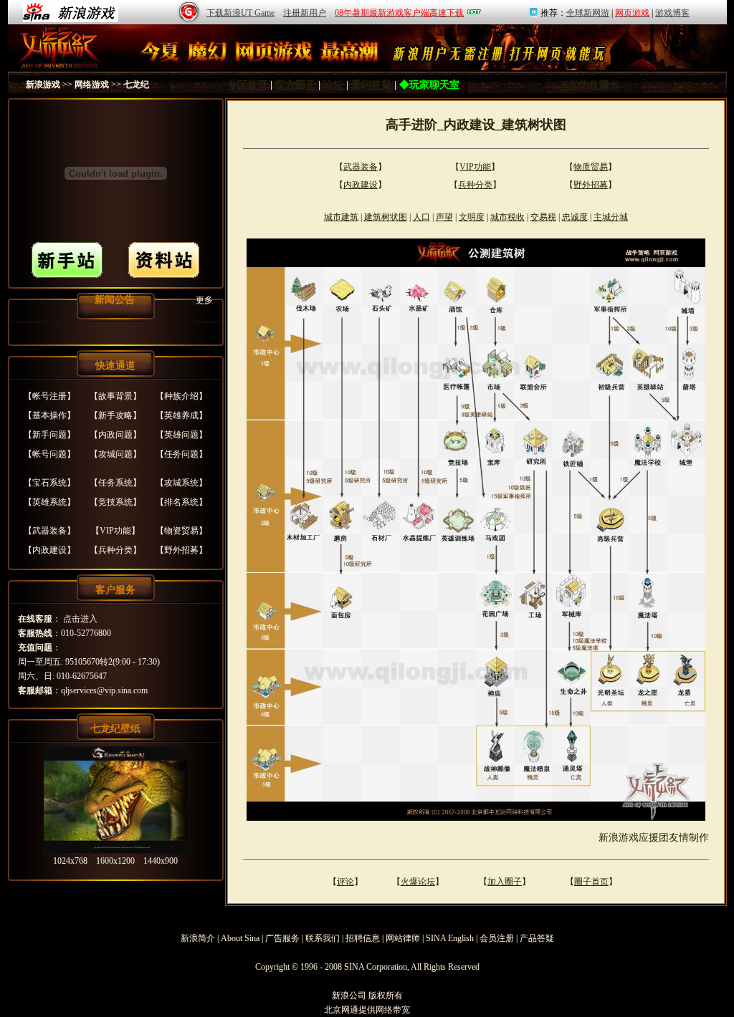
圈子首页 (591, 882)
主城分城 (611, 217)
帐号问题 (49, 454)
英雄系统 (49, 502)
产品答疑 (537, 938)
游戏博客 (672, 13)
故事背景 (115, 396)
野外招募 (181, 550)
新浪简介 (198, 938)
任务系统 (115, 483)
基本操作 (49, 415)
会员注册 (497, 938)
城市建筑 (341, 217)
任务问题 (181, 454)
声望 (444, 217)
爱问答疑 (371, 84)
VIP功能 (115, 531)
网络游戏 (92, 84)
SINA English (450, 938)
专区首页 (247, 84)
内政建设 (49, 550)
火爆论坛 (418, 882)
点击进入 (80, 619)
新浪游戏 (43, 84)
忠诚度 (575, 217)
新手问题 (49, 435)
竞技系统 (115, 502)
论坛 (333, 84)
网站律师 (403, 938)
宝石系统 (49, 483)
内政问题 (115, 435)
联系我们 (322, 938)
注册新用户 (304, 13)
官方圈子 (295, 84)
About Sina (240, 938)
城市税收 (507, 217)
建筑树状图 (385, 217)
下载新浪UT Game (240, 13)
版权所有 (385, 996)
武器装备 (49, 531)
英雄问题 (181, 435)
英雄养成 (181, 415)
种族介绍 (181, 396)
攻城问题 (115, 454)
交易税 (543, 217)
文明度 (472, 217)
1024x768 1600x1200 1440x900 (115, 861)
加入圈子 (504, 882)
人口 (421, 217)
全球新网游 (587, 13)
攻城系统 (181, 483)
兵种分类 (115, 550)
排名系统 (181, 502)
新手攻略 (115, 415)
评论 (345, 882)
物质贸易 (590, 167)
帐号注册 (49, 396)
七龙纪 (136, 84)
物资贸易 (181, 531)
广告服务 (282, 938)
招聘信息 (362, 938)
